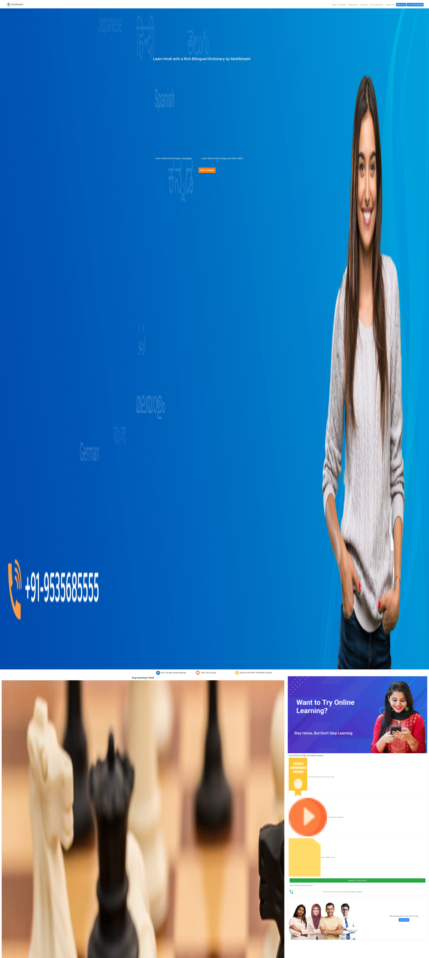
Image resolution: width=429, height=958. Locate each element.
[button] (343, 4)
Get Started (404, 920)
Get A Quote (207, 170)
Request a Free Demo (357, 880)
